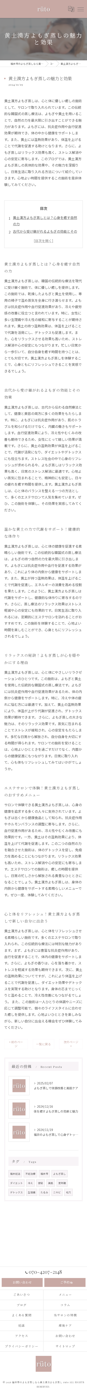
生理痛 (31, 1192)
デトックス (16, 1192)
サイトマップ (65, 1346)
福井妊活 (15, 1173)
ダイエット (16, 1183)
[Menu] (80, 9)
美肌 (50, 1183)
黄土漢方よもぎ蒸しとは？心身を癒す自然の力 (45, 220)
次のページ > (71, 1044)
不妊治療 (30, 1173)
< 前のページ (16, 1044)
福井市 (44, 1173)
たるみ (44, 1192)
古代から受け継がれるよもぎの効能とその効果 (45, 234)
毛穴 (68, 1192)
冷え (30, 1183)
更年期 (62, 1183)
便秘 (40, 1183)
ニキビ (57, 1192)
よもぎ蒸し (59, 1173)
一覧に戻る (43, 1044)
